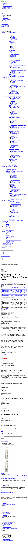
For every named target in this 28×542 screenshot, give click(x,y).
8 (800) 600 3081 (4, 24)
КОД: (2, 309)
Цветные (13, 162)
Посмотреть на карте (8, 540)
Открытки (8, 225)
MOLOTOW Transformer (17, 151)
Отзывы (5, 4)
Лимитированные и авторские (16, 220)
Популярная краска (13, 33)
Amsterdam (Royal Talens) (17, 80)
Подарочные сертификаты (9, 522)
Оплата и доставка (7, 6)
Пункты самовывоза (8, 8)
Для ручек (13, 181)
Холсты (8, 242)
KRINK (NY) (14, 116)
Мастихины (14, 91)
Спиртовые (14, 143)
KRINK (13, 101)
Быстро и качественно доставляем (8, 478)
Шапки (7, 235)
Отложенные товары (8, 506)
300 (12, 43)
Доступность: (4, 312)
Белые (12, 161)
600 (12, 46)
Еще (10, 41)
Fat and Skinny (14, 137)
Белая (12, 211)
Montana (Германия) (16, 189)
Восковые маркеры (13, 165)
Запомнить (4, 271)
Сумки (7, 232)
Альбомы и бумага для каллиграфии (14, 171)
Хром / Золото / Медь (16, 180)
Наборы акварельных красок (18, 86)
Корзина (2, 253)
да (1, 431)
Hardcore (13, 37)
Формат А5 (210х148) (16, 204)
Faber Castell (14, 120)
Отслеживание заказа (5, 264)
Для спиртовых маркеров (14, 217)
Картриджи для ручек (16, 155)
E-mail (2, 267)
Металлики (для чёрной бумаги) (18, 125)
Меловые (13, 141)
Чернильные (14, 177)
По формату (11, 201)
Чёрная (13, 210)
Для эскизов (11, 219)
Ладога (13, 82)
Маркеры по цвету (13, 159)
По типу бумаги (12, 209)
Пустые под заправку (16, 117)
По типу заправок (13, 175)
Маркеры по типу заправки (15, 140)
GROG (13, 99)
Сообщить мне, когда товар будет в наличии (12, 316)
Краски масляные (13, 94)
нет (2, 431)
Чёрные (13, 160)
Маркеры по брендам (14, 131)
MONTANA (14, 103)
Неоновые (13, 164)
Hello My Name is (10, 230)
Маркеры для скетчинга (14, 106)
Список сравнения (7, 508)
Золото (13, 146)
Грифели (13, 157)
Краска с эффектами (13, 75)
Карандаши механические (17, 130)
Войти (2, 269)
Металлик (13, 73)
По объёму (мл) (12, 42)
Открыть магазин (7, 9)
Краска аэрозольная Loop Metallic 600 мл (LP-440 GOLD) (14, 475)
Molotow (13, 102)
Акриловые (14, 142)
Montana (13, 112)
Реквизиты (5, 525)
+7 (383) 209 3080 (5, 25)
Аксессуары (11, 51)
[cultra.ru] (3, 13)
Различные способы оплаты (7, 492)
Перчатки (13, 62)
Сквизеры (11, 110)
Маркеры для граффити (14, 97)
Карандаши (11, 126)
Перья (12, 152)
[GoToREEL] (5, 1)
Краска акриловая (13, 79)
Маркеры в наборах (16, 98)
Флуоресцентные (15, 195)
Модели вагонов (15, 54)
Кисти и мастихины (13, 87)
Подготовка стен (13, 56)
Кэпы (12, 52)
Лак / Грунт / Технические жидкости (17, 65)
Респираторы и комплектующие (18, 63)
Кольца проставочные (16, 154)
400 (12, 45)
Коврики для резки (10, 238)
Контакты (5, 11)
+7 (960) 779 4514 (5, 26)
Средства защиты (13, 61)
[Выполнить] (17, 317)
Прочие (13, 50)
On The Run (14, 104)
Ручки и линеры (12, 118)
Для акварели (14, 92)
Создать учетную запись (9, 504)
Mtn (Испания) (14, 190)
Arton (12, 36)
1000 (12, 48)
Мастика (13, 71)
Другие (13, 207)
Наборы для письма (10, 172)
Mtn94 (12, 41)
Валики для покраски (16, 57)
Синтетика (13, 88)
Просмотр (3, 473)
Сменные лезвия (10, 241)
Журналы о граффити (11, 222)
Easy (12, 35)
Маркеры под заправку (14, 149)
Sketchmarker (14, 134)
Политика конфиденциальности (10, 528)
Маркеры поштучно (16, 108)
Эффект (10, 193)
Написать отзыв (4, 308)
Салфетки (13, 55)
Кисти (12, 59)
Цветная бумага (15, 216)
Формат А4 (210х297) (16, 202)
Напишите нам (6, 512)
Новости (5, 3)
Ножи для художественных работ (13, 240)
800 (12, 47)
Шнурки (8, 237)
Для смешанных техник (16, 215)
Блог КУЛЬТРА (6, 513)
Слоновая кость (15, 212)
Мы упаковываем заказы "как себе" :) (9, 485)
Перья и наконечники (11, 167)
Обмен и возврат (7, 527)
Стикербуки (9, 227)
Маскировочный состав (16, 199)
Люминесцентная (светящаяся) (18, 70)
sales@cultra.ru (6, 539)
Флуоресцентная (15, 68)
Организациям (6, 7)
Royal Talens (14, 85)
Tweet (4, 354)
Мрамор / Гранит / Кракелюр (18, 76)
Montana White (14, 39)
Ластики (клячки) (15, 156)
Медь (12, 147)
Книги (7, 224)
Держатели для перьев (11, 169)
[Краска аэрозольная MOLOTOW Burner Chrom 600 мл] (14, 287)
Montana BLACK (15, 38)
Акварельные (14, 145)
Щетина (13, 90)
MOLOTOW (14, 114)
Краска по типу (12, 66)
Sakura (12, 121)
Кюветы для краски (16, 60)
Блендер (13, 196)
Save (5, 358)
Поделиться (13, 352)
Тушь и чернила (9, 170)
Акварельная (14, 213)
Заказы (4, 505)
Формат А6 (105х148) (16, 205)
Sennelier (13, 81)
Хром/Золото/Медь (15, 67)
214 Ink (13, 185)
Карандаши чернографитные (18, 127)
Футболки (8, 233)
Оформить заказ (4, 254)
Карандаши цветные (16, 128)
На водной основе (15, 72)
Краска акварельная (13, 83)
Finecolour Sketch (15, 133)
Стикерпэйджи (9, 229)
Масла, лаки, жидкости (14, 93)
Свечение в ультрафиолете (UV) (18, 194)
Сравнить (8, 352)
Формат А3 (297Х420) (16, 206)
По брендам (11, 184)
